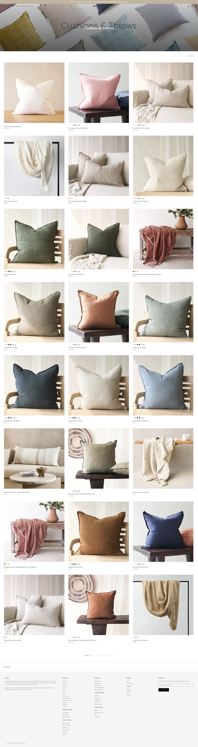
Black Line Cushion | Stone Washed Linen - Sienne (82, 640)
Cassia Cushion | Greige (10, 347)
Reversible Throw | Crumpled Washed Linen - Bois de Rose (20, 567)
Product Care (66, 696)
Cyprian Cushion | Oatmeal (140, 201)
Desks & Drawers (66, 729)
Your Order (65, 706)
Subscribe (164, 689)
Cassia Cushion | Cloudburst (12, 421)
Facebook (65, 704)
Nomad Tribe (97, 683)
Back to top (7, 666)
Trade (64, 689)
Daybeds (97, 697)
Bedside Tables (66, 723)
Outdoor (8, 6)
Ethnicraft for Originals (100, 687)
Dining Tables (66, 712)
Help (64, 691)
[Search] (192, 6)
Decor (13, 6)
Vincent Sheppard (99, 689)
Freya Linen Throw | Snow (11, 201)
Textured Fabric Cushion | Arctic (13, 640)
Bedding (64, 733)
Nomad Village (98, 685)
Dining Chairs (66, 714)
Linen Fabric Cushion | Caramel (77, 347)
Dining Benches (66, 717)
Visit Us (64, 687)
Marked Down (23, 6)
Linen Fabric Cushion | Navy (140, 567)
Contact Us (65, 685)
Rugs (17, 6)
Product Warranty (67, 698)
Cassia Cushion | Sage (139, 347)
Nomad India (97, 681)
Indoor (3, 6)
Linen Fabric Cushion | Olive (76, 274)
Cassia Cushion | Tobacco (75, 567)
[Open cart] (195, 6)
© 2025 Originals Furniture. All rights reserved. (15, 742)
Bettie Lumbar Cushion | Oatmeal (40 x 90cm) (16, 492)
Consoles (65, 727)
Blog (64, 693)
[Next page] (110, 654)
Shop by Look (31, 6)
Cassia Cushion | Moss (10, 274)
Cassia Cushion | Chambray (140, 421)
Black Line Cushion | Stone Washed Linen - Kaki (81, 494)
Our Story (65, 681)
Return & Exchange (67, 700)
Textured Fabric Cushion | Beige (77, 201)
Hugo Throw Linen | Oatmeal (141, 492)
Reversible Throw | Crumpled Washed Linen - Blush (147, 274)
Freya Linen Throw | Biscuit (140, 640)
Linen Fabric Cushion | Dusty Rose (77, 128)
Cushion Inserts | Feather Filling (12, 126)
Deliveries (65, 702)
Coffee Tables (98, 700)
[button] (162, 268)
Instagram (129, 691)
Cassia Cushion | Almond (75, 421)
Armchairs (65, 731)
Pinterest (129, 695)
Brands (64, 683)
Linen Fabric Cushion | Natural (141, 128)
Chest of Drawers (67, 725)
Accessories (97, 716)
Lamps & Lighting (98, 712)
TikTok (128, 693)
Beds (128, 681)
